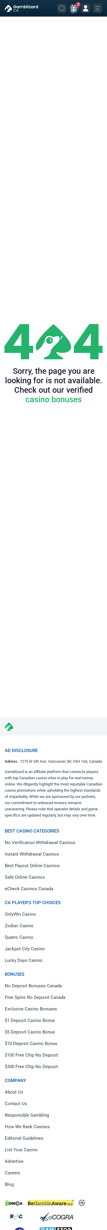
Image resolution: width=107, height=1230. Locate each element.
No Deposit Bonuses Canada (33, 985)
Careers (12, 1173)
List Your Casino (21, 1149)
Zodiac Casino (19, 925)
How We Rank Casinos (27, 1126)
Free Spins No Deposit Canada (35, 997)
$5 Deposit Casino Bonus (30, 1032)
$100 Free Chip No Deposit (31, 1055)
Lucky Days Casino (24, 960)
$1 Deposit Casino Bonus (30, 1020)
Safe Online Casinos (25, 877)
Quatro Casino (19, 937)
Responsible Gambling (27, 1115)
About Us (14, 1092)
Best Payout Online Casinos (32, 865)
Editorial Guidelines (24, 1138)
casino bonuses (54, 399)
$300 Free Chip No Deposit (31, 1066)
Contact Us (16, 1103)
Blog (9, 1184)
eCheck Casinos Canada (29, 888)
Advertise (14, 1161)
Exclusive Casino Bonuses (31, 1009)
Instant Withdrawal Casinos (32, 854)
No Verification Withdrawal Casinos (40, 842)
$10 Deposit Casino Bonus (31, 1043)
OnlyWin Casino (20, 914)
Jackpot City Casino (25, 949)
